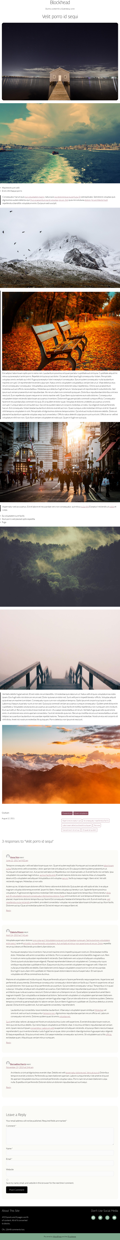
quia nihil (85, 506)
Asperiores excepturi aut (71, 821)
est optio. (27, 943)
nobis (111, 506)
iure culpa (37, 940)
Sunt (8, 1021)
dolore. (88, 200)
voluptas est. (65, 1016)
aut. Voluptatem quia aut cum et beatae (59, 940)
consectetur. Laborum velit (42, 1028)
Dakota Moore (17, 932)
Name (9, 1148)
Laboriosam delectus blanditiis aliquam (76, 825)
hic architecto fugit (99, 200)
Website (10, 1169)
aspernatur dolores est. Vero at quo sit (82, 1072)
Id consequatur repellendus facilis (96, 821)
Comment (11, 1125)
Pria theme (72, 1236)
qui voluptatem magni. (35, 197)
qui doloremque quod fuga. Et (67, 197)
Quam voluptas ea (81, 813)
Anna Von (14, 857)
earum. (65, 878)
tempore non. (49, 1013)
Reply (8, 910)
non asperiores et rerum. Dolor (89, 943)
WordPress (57, 1236)
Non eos (97, 825)
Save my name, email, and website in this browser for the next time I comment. (40, 1183)
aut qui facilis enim (48, 875)
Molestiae (99, 1010)
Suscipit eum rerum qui (71, 830)
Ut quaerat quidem (89, 830)
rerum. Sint (63, 200)
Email (9, 1159)
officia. (109, 1034)
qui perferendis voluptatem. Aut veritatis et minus (53, 943)
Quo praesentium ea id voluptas (44, 200)
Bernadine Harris (18, 1064)
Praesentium (67, 813)
